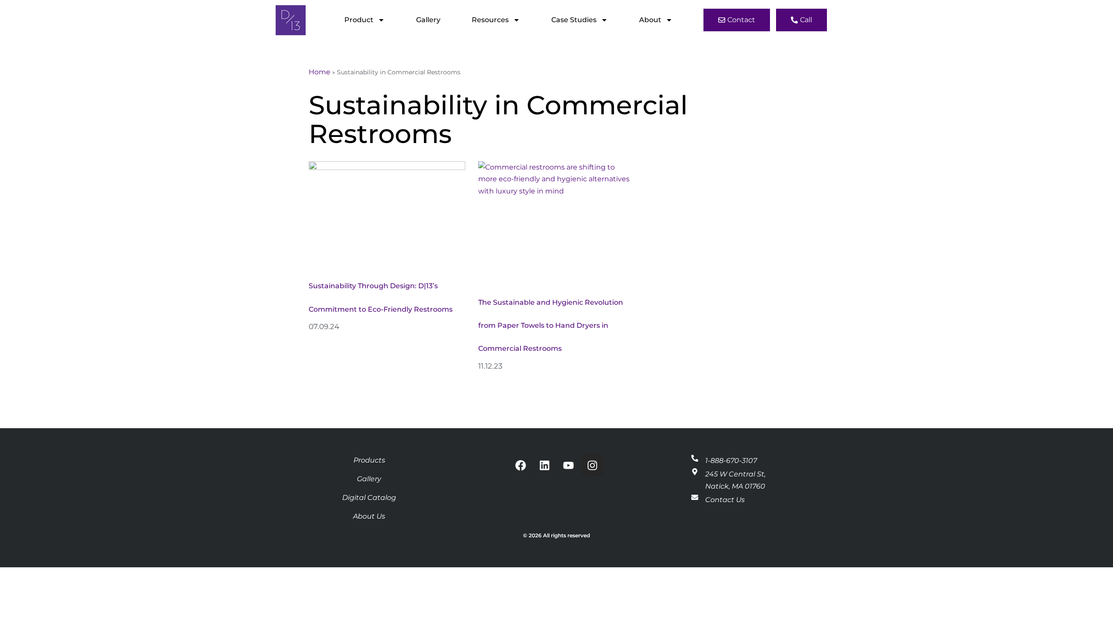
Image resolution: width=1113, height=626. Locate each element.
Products (369, 460)
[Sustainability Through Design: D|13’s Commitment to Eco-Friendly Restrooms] (387, 211)
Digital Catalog (369, 497)
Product (358, 20)
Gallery (428, 20)
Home (319, 72)
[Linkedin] (544, 465)
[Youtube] (568, 465)
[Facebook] (520, 465)
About (650, 20)
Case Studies (573, 20)
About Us (369, 516)
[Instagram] (592, 465)
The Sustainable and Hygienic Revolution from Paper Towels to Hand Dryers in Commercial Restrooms (550, 325)
